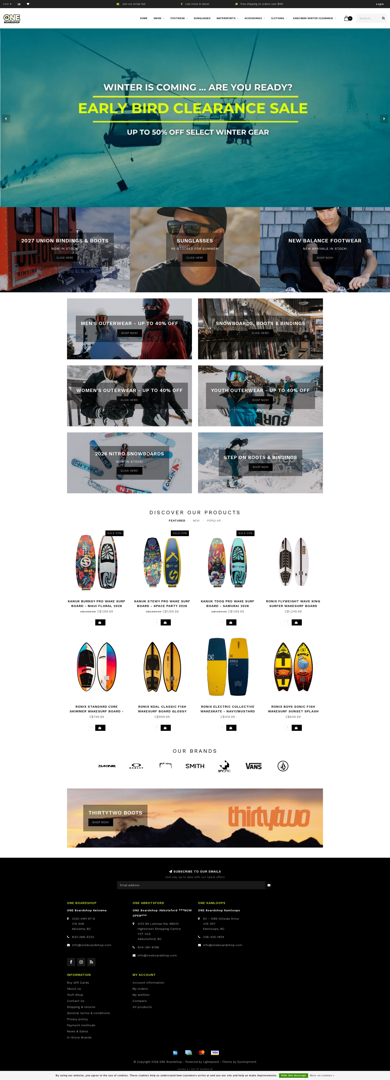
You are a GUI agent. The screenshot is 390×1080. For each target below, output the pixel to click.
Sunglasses (202, 18)
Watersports (226, 18)
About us (74, 988)
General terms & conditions (88, 1013)
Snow (157, 18)
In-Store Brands (79, 1037)
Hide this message (293, 1075)
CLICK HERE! (260, 333)
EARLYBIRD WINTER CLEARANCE (313, 18)
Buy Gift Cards (78, 982)
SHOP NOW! (325, 257)
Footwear (177, 18)
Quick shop (98, 599)
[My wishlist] (28, 4)
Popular (214, 520)
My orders (140, 988)
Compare (140, 1000)
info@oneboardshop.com (91, 945)
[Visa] (215, 1053)
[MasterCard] (202, 1053)
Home (143, 18)
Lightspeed (211, 1061)
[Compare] (19, 4)
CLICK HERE (64, 257)
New (196, 520)
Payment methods (81, 1025)
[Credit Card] (188, 1053)
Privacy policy (77, 1019)
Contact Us (75, 1000)
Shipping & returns (81, 1007)
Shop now (261, 467)
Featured (177, 520)
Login (380, 4)
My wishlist (141, 994)
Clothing (277, 18)
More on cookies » (322, 1075)
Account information (148, 982)
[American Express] (175, 1053)
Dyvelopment (246, 1061)
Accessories (253, 18)
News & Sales (77, 1031)
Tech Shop (75, 994)
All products (142, 1007)
